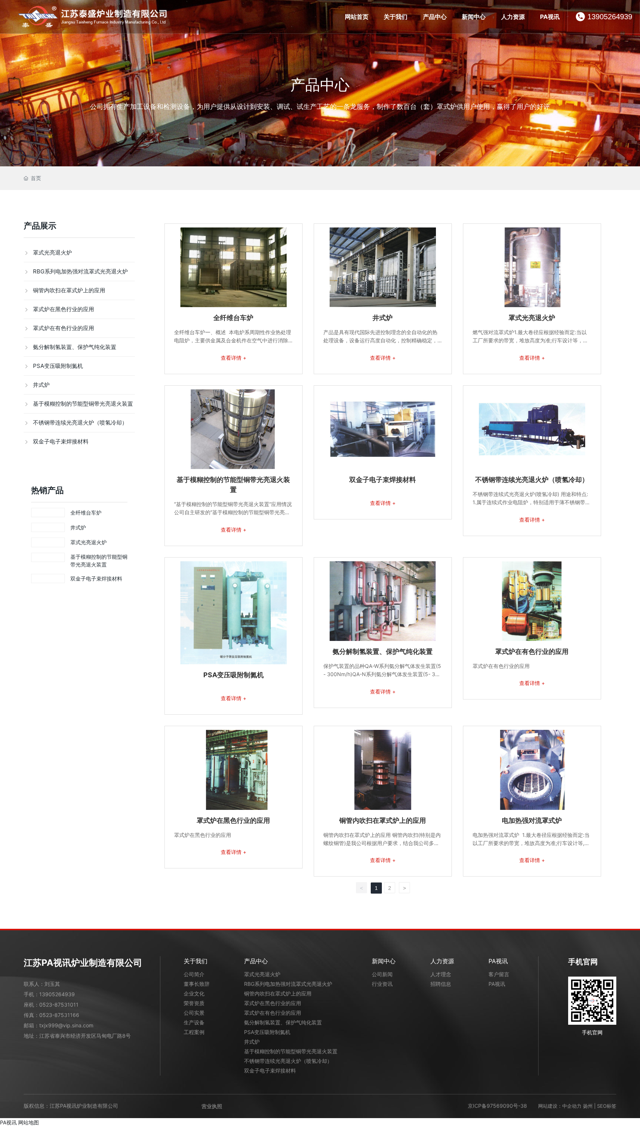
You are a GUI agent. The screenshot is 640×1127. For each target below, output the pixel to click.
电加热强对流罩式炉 (532, 820)
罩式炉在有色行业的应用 (532, 651)
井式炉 (78, 527)
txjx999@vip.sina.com (66, 1025)
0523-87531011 (59, 1004)
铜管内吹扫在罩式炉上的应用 (382, 820)
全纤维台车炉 (85, 512)
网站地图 (28, 1122)
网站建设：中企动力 (559, 1106)
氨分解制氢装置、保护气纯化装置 (383, 651)
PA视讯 (8, 1122)
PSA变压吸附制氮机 (233, 675)
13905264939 (609, 17)
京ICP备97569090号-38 (497, 1106)
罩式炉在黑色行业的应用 (233, 820)
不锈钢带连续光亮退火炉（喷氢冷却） (532, 479)
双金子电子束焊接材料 (96, 578)
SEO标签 (606, 1106)
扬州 (588, 1106)
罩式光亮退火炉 (88, 542)
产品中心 (320, 85)
